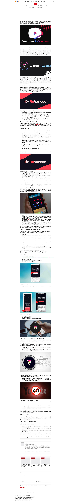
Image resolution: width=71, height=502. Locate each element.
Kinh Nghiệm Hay (43, 1)
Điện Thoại (32, 1)
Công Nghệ (28, 1)
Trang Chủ (24, 1)
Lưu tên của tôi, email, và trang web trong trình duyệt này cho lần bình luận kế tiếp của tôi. (34, 485)
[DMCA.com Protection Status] (28, 495)
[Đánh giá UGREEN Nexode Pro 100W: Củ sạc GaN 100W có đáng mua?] (45, 461)
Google (28, 219)
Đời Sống (36, 1)
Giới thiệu (16, 492)
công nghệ (38, 124)
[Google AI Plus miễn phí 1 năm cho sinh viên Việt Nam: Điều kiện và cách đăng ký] (25, 461)
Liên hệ (34, 492)
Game (39, 1)
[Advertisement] (35, 14)
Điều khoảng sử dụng (21, 492)
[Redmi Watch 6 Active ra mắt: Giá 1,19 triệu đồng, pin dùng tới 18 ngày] (35, 461)
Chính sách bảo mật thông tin (28, 492)
